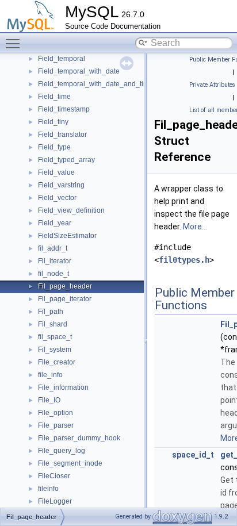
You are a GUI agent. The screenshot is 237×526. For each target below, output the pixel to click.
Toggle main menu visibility (15, 43)
